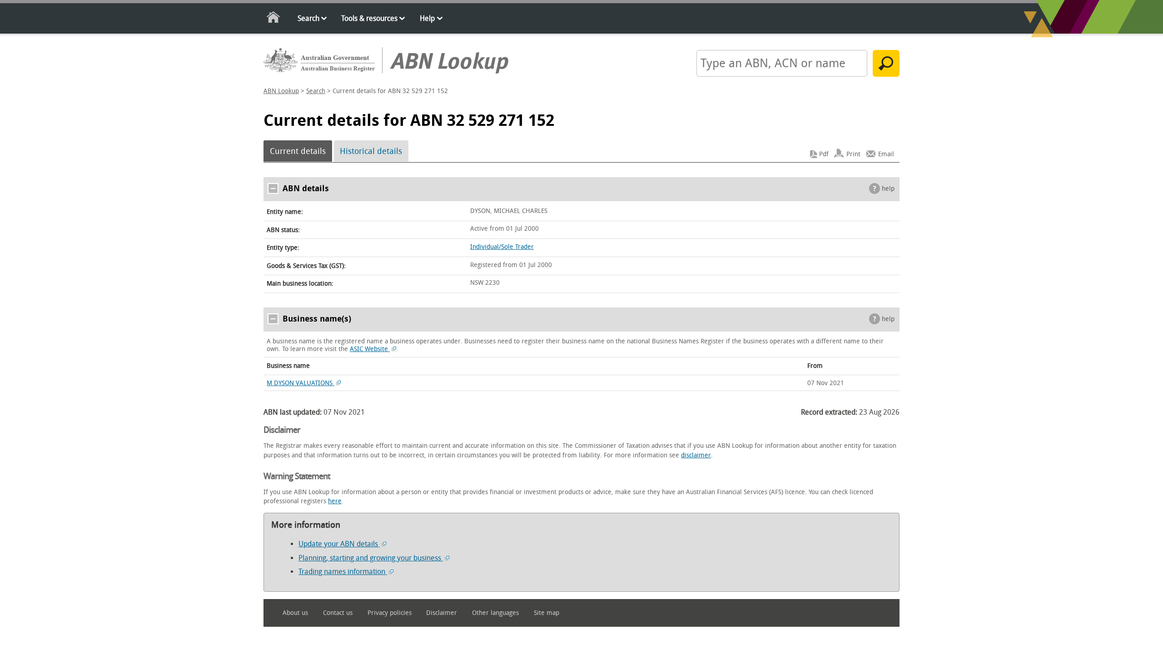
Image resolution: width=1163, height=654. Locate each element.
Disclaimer (441, 613)
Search (308, 18)
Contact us (338, 613)
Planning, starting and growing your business (370, 558)
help (888, 189)
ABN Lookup (281, 91)
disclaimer (696, 455)
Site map (546, 613)
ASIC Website (370, 349)
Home (273, 18)
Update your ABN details (339, 544)
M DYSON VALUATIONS (300, 383)
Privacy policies (390, 613)
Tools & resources (369, 18)
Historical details (371, 151)
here (335, 501)
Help (427, 18)
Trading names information (342, 571)
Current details (298, 151)
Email (886, 154)
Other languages (495, 613)
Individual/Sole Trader (502, 247)
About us (295, 613)
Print (853, 154)
